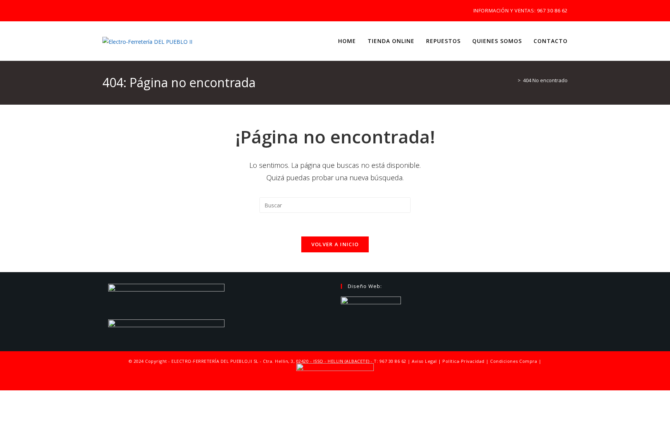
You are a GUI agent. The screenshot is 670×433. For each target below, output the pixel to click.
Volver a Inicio (335, 244)
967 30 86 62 (552, 10)
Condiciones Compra (513, 361)
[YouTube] (131, 11)
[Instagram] (122, 11)
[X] (105, 11)
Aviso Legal (424, 361)
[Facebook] (113, 11)
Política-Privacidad (463, 361)
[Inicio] (513, 80)
